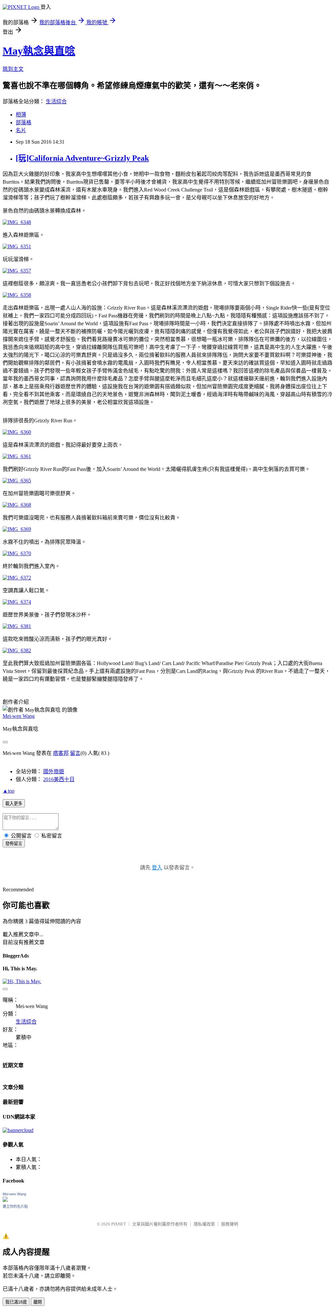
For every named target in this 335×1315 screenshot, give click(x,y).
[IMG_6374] (17, 602)
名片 (21, 130)
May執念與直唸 (39, 51)
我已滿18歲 (16, 1302)
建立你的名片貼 (15, 1206)
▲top (8, 791)
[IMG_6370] (17, 553)
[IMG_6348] (17, 222)
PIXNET (118, 1224)
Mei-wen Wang (19, 716)
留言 (75, 753)
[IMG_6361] (17, 456)
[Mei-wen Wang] (5, 1200)
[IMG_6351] (17, 246)
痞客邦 (61, 753)
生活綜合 (56, 101)
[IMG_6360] (17, 432)
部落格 (23, 122)
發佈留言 (13, 843)
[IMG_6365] (17, 480)
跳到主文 (13, 69)
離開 (37, 1302)
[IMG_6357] (17, 270)
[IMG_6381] (17, 626)
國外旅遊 (53, 771)
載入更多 (13, 803)
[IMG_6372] (17, 577)
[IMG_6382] (17, 650)
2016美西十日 (59, 779)
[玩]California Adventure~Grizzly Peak (82, 158)
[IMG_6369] (17, 529)
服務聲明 (229, 1224)
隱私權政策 (204, 1224)
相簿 (21, 114)
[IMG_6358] (17, 295)
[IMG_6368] (17, 505)
